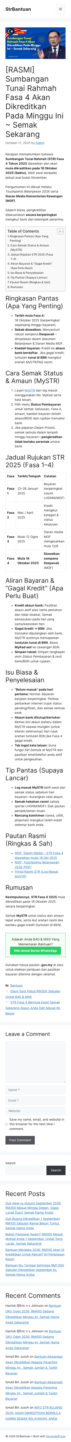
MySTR (30, 390)
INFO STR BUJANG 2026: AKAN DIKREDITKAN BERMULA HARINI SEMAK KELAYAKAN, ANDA (33, 1413)
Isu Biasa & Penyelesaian (27, 272)
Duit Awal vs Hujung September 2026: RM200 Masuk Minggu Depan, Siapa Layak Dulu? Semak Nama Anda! (33, 1207)
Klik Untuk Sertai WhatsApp (35, 951)
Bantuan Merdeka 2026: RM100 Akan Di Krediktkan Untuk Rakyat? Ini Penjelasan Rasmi (34, 1254)
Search (10, 1163)
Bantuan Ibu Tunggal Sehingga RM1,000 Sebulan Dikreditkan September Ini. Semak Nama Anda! (34, 1270)
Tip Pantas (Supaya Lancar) (29, 277)
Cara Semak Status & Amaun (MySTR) (29, 248)
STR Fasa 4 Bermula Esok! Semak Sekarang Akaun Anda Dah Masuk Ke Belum (32, 1008)
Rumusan (17, 287)
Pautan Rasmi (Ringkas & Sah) (30, 282)
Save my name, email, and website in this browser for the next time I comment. (36, 1124)
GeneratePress (56, 1436)
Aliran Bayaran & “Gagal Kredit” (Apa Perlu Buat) (31, 266)
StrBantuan (18, 9)
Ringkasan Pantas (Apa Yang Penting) (29, 239)
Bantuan (16, 985)
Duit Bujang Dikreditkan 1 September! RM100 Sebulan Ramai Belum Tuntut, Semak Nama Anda (32, 1223)
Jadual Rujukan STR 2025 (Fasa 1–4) (32, 257)
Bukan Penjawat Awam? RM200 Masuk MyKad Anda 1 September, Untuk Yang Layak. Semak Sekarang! (34, 1238)
